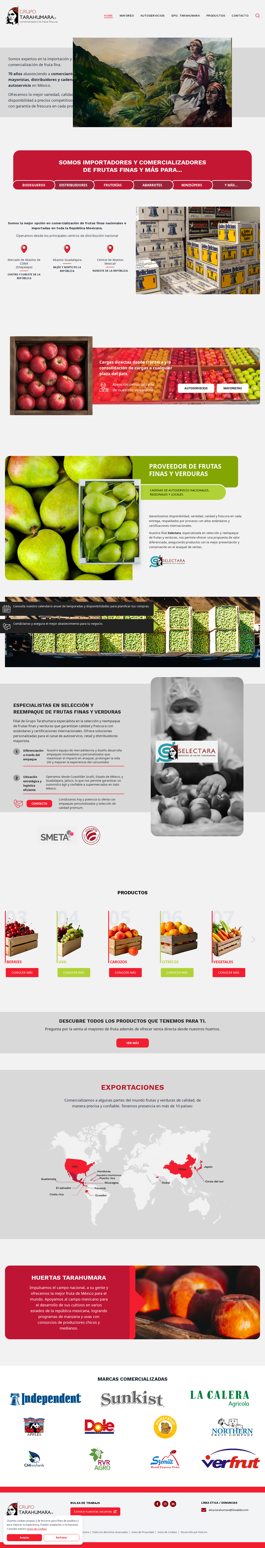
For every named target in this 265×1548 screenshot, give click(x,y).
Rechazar (61, 1537)
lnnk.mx (202, 1532)
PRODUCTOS (215, 15)
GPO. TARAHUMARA (185, 15)
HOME (108, 15)
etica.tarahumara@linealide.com (228, 1510)
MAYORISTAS (232, 388)
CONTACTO (240, 15)
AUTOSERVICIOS (152, 15)
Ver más (132, 1043)
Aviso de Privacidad (142, 1532)
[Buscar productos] (257, 15)
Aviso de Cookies (167, 1532)
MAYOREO (127, 15)
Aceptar (24, 1537)
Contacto (39, 803)
